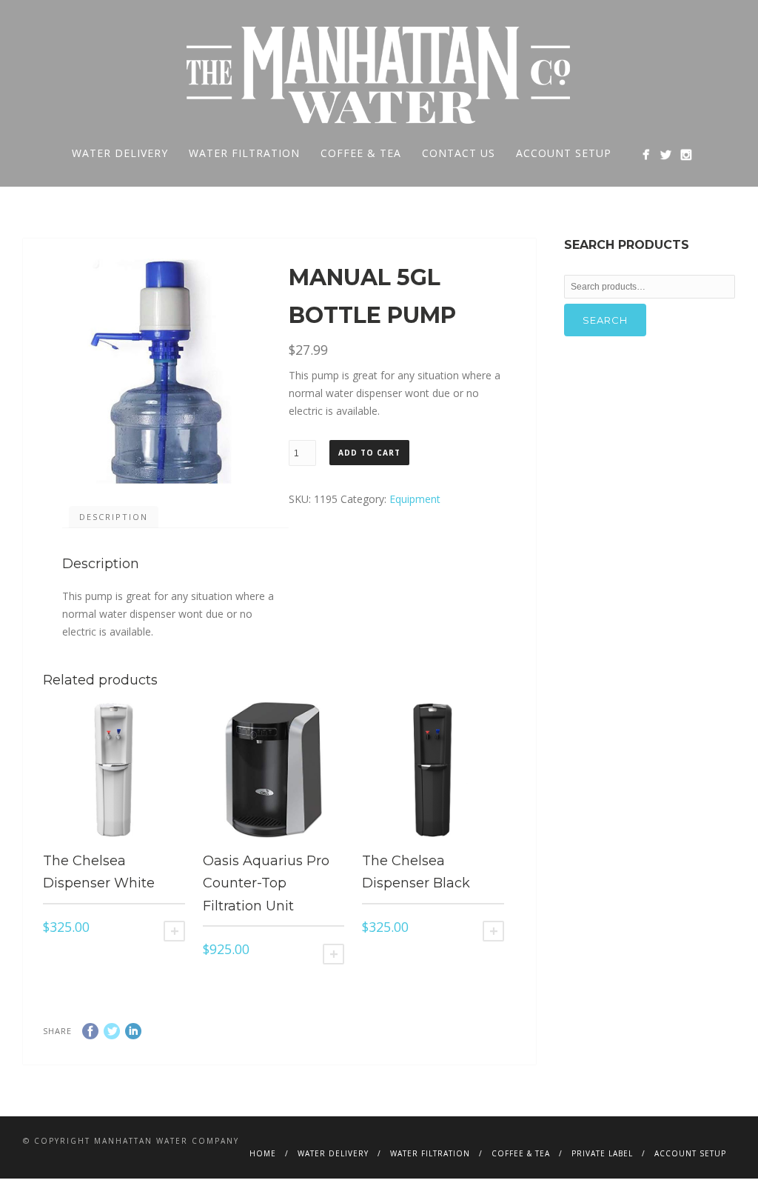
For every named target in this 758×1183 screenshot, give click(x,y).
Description (113, 516)
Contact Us (458, 153)
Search (605, 320)
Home (262, 1153)
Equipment (414, 499)
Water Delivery (120, 153)
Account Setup (563, 153)
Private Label (602, 1153)
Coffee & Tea (361, 153)
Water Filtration (244, 153)
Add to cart (369, 452)
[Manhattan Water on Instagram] (686, 154)
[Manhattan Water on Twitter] (666, 154)
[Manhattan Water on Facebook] (646, 154)
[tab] (113, 517)
